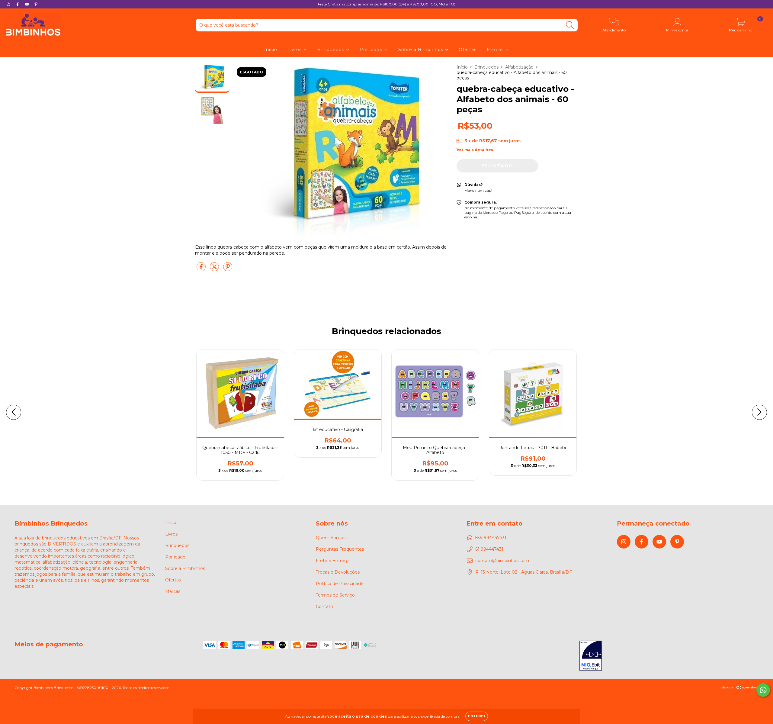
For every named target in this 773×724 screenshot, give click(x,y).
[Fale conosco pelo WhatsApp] (763, 690)
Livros (295, 49)
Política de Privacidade (340, 583)
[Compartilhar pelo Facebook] (202, 269)
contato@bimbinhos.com (502, 560)
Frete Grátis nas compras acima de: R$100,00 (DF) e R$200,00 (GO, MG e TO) (386, 4)
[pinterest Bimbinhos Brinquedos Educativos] (36, 4)
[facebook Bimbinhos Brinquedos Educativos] (18, 4)
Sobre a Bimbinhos (421, 49)
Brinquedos (331, 49)
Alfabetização (519, 67)
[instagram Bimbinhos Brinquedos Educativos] (9, 4)
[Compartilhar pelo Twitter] (215, 269)
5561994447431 (490, 537)
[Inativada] (590, 656)
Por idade (372, 49)
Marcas (496, 49)
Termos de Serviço (335, 595)
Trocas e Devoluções (338, 572)
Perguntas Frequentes (340, 549)
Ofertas (467, 49)
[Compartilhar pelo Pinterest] (227, 269)
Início (270, 49)
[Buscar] (570, 25)
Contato (324, 606)
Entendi (476, 716)
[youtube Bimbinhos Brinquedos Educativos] (27, 4)
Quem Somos (330, 537)
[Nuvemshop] (740, 688)
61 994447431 (489, 549)
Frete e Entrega (333, 560)
